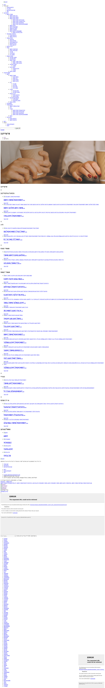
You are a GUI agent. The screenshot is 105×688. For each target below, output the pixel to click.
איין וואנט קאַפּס (13, 15)
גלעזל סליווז (15, 99)
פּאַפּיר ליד (12, 54)
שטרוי (11, 89)
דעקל (8, 47)
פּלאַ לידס (15, 86)
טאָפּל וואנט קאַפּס (14, 17)
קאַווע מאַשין (10, 104)
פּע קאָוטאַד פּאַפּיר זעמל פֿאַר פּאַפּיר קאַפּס (82, 483)
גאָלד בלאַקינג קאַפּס (17, 32)
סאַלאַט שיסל (13, 40)
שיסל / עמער (10, 38)
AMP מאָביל (9, 481)
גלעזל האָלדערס (16, 100)
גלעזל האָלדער (13, 64)
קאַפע (8, 74)
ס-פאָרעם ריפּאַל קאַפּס (18, 22)
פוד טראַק (9, 117)
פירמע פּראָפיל (10, 7)
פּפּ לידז (14, 83)
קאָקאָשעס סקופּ (14, 42)
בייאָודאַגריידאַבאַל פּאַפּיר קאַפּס (24, 483)
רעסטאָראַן (9, 103)
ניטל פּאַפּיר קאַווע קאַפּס (65, 483)
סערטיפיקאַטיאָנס (11, 10)
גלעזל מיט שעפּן (13, 28)
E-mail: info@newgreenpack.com (12, 474)
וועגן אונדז (6, 464)
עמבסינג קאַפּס (13, 29)
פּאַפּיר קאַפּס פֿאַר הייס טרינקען (40, 483)
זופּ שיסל (12, 39)
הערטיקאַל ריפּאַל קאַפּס (18, 19)
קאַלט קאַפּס (13, 25)
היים (5, 4)
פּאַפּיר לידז (15, 88)
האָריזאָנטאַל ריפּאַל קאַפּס (19, 21)
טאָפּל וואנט (15, 76)
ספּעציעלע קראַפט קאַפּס (16, 31)
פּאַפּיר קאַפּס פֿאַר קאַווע (53, 483)
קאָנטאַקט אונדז (10, 124)
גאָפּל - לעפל (13, 60)
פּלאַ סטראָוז (13, 58)
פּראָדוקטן (6, 13)
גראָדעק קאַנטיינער (11, 33)
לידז (11, 82)
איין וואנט (15, 78)
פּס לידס (15, 85)
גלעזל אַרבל (12, 67)
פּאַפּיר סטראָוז (13, 57)
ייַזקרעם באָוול (13, 44)
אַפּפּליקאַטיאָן (7, 72)
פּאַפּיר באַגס (13, 71)
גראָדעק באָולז (13, 35)
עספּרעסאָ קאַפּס (14, 26)
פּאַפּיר (14, 65)
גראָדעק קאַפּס (13, 36)
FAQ (8, 125)
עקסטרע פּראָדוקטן (14, 97)
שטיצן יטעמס (10, 56)
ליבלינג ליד (12, 53)
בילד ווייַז (9, 8)
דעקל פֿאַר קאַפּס (14, 49)
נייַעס (5, 121)
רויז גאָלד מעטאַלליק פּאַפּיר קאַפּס (8, 483)
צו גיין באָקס (9, 46)
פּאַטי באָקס (15, 96)
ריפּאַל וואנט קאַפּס (14, 18)
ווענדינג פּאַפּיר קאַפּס (15, 106)
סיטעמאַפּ (3, 481)
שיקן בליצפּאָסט (4, 491)
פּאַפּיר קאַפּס (10, 14)
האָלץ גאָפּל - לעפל (17, 61)
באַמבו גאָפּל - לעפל (17, 63)
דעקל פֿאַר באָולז (14, 50)
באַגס (11, 115)
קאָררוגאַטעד (16, 68)
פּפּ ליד (11, 51)
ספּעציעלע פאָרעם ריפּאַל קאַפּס (20, 24)
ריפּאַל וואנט (16, 79)
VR (8, 11)
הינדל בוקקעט (13, 43)
